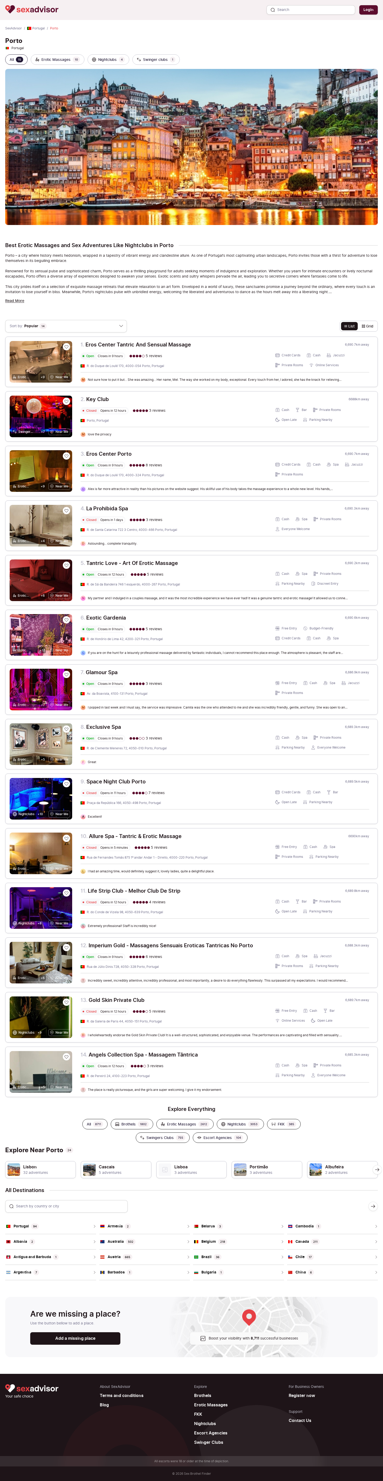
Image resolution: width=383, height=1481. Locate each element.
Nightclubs (205, 1424)
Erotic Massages (211, 1405)
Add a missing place (75, 1338)
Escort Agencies (210, 1433)
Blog (104, 1405)
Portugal (38, 28)
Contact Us (300, 1421)
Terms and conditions (122, 1396)
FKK (198, 1414)
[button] (377, 1169)
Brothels (202, 1396)
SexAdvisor (13, 28)
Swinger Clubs (208, 1442)
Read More (14, 301)
